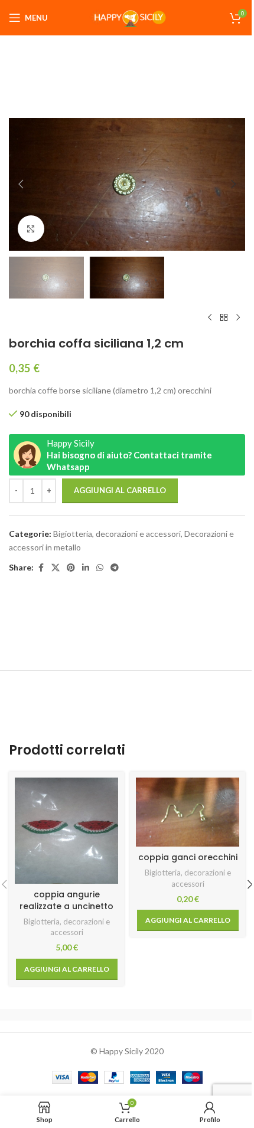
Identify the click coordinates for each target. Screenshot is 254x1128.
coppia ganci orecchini (187, 857)
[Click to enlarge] (31, 228)
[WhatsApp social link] (100, 568)
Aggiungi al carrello (120, 490)
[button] (20, 184)
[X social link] (55, 568)
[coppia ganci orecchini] (187, 812)
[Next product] (238, 317)
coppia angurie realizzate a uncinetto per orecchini (66, 905)
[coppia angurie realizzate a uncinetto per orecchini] (66, 831)
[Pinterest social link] (71, 568)
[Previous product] (210, 317)
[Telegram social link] (114, 568)
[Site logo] (127, 17)
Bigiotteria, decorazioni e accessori (117, 534)
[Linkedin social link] (86, 568)
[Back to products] (224, 317)
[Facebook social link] (41, 568)
